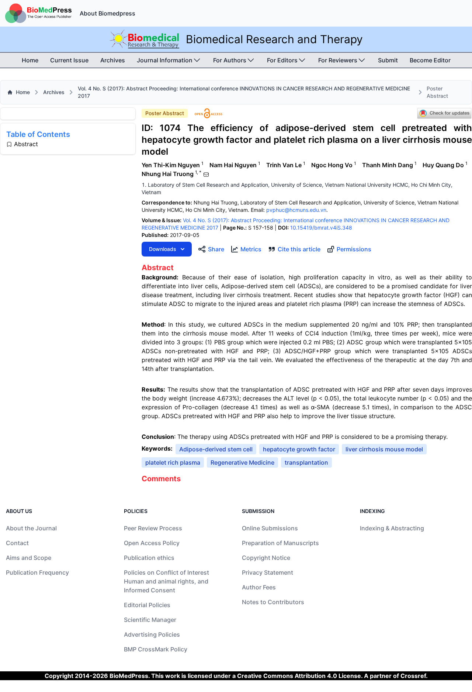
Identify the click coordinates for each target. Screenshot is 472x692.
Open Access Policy (152, 543)
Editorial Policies (147, 605)
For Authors (229, 60)
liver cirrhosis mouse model (384, 449)
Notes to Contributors (273, 602)
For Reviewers (337, 60)
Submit (388, 60)
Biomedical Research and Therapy (274, 39)
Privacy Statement (267, 572)
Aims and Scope (28, 557)
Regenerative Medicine (242, 462)
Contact (17, 543)
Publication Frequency (37, 572)
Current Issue (69, 60)
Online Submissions (270, 528)
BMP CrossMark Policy (155, 649)
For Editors (282, 60)
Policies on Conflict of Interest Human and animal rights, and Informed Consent (166, 581)
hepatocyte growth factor (299, 449)
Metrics (250, 249)
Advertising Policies (152, 634)
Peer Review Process (153, 528)
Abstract (26, 144)
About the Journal (31, 528)
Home (30, 60)
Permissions (354, 249)
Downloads (162, 249)
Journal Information (164, 60)
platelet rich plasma (172, 462)
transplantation (306, 462)
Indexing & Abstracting (392, 528)
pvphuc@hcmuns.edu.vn (296, 210)
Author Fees (259, 587)
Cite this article (299, 249)
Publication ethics (149, 557)
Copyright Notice (266, 557)
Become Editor (430, 60)
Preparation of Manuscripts (280, 543)
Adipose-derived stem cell (216, 449)
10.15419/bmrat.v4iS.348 (321, 227)
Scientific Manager (150, 619)
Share (216, 249)
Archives (112, 60)
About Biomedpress (107, 13)
